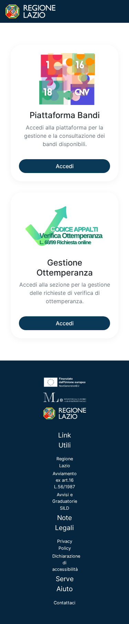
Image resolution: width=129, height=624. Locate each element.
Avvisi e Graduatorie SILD (64, 501)
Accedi (65, 166)
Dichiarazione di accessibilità (66, 563)
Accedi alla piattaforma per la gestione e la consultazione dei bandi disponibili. (64, 135)
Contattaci (64, 602)
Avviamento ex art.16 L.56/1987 (65, 480)
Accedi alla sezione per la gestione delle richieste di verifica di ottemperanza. (64, 293)
